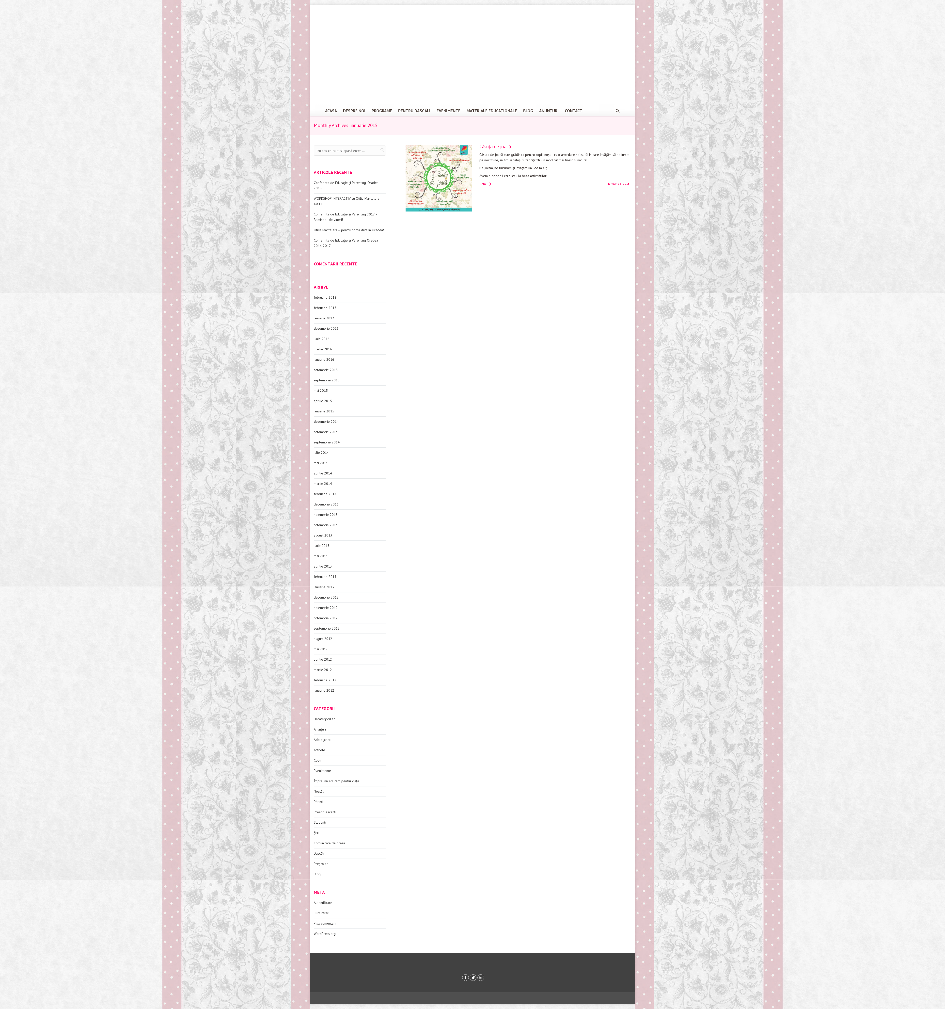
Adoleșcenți (322, 739)
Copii (317, 760)
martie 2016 (323, 349)
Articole (319, 750)
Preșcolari (321, 864)
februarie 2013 (325, 576)
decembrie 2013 (326, 504)
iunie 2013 (322, 545)
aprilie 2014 (323, 473)
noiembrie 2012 (326, 607)
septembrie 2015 (327, 380)
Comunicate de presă (329, 843)
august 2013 (323, 535)
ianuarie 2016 (324, 359)
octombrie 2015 (326, 370)
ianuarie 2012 (324, 690)
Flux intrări (321, 913)
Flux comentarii (325, 923)
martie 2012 (323, 669)
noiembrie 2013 (326, 514)
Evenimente (322, 770)
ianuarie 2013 (324, 587)
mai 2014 (321, 463)
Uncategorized (324, 719)
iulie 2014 (321, 452)
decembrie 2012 (326, 597)
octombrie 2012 (326, 618)
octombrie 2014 (326, 432)
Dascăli (319, 853)
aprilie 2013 (323, 566)
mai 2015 (321, 390)
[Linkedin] (480, 977)
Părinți (318, 801)
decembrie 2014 (326, 421)
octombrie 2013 (326, 525)
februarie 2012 (325, 680)
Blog (317, 874)
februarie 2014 (325, 494)
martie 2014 (323, 483)
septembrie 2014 (327, 442)
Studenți (320, 822)
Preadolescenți (325, 812)
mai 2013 (321, 556)
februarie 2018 (325, 297)
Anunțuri (320, 729)
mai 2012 (321, 649)
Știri (316, 832)
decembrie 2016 (326, 328)
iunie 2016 (322, 339)
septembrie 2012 (327, 628)
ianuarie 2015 (324, 411)
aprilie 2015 (323, 401)
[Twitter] (473, 977)
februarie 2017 (325, 308)
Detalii (483, 184)
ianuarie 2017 (324, 318)
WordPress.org (325, 933)
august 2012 (323, 638)
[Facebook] (465, 977)
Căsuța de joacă (495, 146)
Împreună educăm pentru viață (336, 781)
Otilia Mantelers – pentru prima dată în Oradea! (349, 230)
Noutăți (319, 791)
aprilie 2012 (323, 659)
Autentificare (323, 902)
